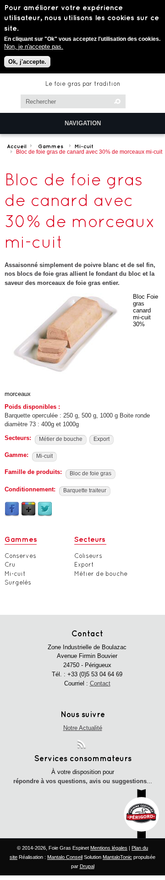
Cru (10, 564)
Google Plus (28, 509)
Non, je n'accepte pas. (33, 46)
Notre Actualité (82, 727)
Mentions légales (108, 848)
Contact (100, 683)
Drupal (87, 866)
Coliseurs (88, 555)
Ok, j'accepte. (27, 61)
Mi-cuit (84, 146)
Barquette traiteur (84, 490)
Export (102, 439)
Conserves (20, 555)
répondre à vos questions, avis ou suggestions (80, 781)
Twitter (45, 509)
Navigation (83, 123)
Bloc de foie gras (90, 473)
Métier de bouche (60, 439)
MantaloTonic (117, 857)
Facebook (12, 509)
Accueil (17, 146)
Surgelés (18, 582)
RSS (82, 745)
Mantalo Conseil (64, 857)
